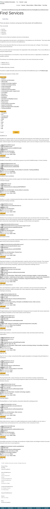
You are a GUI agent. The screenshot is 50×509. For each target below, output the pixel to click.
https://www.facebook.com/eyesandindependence (13, 298)
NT (2, 120)
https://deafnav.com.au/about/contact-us (11, 205)
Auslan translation (5, 88)
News (43, 9)
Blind (11, 303)
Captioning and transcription (8, 89)
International (4, 117)
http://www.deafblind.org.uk (8, 145)
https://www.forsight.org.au (8, 315)
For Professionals (5, 489)
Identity (2, 477)
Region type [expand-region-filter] (3, 111)
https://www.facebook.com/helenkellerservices (12, 429)
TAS (2, 125)
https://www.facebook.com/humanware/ (11, 449)
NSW (2, 119)
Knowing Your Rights (5, 483)
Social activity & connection (8, 103)
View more (3, 156)
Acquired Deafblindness (6, 480)
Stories (2, 481)
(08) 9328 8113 (4, 247)
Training (34, 9)
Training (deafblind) (6, 108)
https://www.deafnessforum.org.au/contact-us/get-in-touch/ (15, 225)
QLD (2, 122)
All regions (4, 112)
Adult (11, 154)
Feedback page (44, 70)
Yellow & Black (29, 5)
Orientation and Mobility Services (9, 98)
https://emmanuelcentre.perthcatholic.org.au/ (12, 244)
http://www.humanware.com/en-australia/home (12, 446)
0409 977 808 (4, 297)
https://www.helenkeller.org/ (8, 426)
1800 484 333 (4, 340)
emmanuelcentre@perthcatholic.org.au (11, 246)
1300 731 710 (4, 407)
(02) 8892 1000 (4, 318)
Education (3, 94)
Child (14, 154)
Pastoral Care (4, 101)
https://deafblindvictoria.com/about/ (10, 165)
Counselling (4, 92)
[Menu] (48, 5)
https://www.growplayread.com (8, 294)
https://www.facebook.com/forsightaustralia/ (12, 320)
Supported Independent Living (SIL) (10, 106)
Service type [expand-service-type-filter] (3, 77)
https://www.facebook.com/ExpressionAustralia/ (13, 272)
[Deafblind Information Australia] (7, 2)
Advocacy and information (7, 80)
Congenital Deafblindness (6, 478)
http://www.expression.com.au (8, 267)
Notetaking (4, 97)
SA (2, 123)
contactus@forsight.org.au (8, 317)
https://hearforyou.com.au (7, 360)
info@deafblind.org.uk (6, 146)
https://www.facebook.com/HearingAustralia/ (12, 388)
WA (2, 128)
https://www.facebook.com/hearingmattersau (12, 409)
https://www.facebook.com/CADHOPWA (11, 249)
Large (25, 2)
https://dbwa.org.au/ (6, 183)
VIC (2, 126)
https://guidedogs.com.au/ (7, 337)
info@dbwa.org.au (5, 185)
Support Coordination (6, 105)
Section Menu (5, 19)
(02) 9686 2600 (4, 447)
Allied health (4, 81)
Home (3, 9)
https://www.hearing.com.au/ (8, 384)
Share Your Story (4, 497)
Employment (4, 95)
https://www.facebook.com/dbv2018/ (10, 166)
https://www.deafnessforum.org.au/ (9, 224)
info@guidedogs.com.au (7, 339)
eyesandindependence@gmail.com (10, 295)
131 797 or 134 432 (5, 387)
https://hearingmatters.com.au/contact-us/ (11, 405)
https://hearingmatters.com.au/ (8, 404)
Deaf (11, 210)
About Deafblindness (10, 9)
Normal (21, 2)
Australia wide (4, 116)
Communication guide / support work (10, 91)
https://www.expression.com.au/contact (11, 269)
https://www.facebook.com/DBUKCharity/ (11, 148)
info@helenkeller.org (6, 427)
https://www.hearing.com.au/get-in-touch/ (11, 385)
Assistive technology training (8, 84)
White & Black (37, 5)
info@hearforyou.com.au (7, 362)
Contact (46, 9)
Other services (4, 100)
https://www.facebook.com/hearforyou (10, 365)
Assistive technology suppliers (9, 83)
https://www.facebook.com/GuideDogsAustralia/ (13, 342)
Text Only (44, 5)
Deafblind (12, 152)
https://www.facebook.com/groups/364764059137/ (13, 186)
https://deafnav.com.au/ (7, 204)
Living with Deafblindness (21, 9)
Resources (39, 9)
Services (30, 9)
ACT (2, 114)
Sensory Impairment (5, 475)
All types (3, 78)
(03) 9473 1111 (4, 270)
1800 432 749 (4, 364)
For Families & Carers (5, 488)
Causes (2, 474)
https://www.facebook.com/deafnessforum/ (11, 227)
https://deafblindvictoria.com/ (8, 163)
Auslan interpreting (6, 86)
